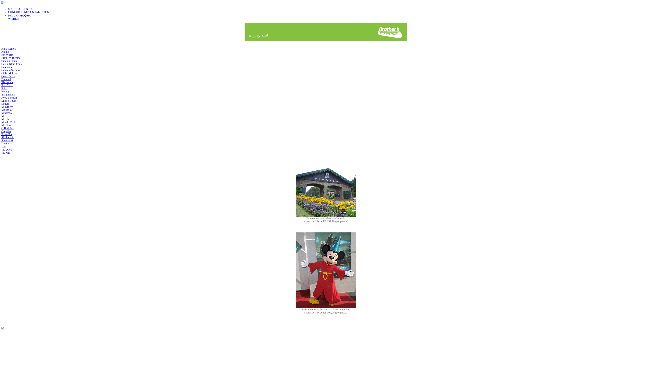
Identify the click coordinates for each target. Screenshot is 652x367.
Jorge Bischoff (9, 97)
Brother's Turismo (11, 57)
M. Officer (7, 106)
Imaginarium (8, 94)
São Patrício (7, 137)
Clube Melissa (9, 73)
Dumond (6, 79)
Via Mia (5, 152)
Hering (5, 91)
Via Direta (6, 149)
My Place (6, 125)
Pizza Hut (6, 134)
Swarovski (7, 140)
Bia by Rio (7, 54)
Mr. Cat (5, 119)
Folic (4, 88)
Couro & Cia (8, 76)
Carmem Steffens (10, 70)
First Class (7, 85)
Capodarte (6, 67)
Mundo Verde (8, 122)
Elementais (7, 82)
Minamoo (6, 112)
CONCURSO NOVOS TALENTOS (28, 12)
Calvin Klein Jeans (11, 64)
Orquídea (6, 131)
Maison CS (7, 109)
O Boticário (7, 128)
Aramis (5, 51)
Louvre (5, 103)
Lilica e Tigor (8, 100)
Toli (3, 146)
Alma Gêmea (8, 48)
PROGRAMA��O (19, 15)
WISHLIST (14, 18)
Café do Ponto (9, 60)
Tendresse (6, 143)
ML (3, 116)
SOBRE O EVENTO (20, 8)
